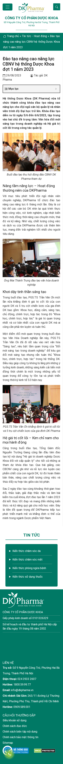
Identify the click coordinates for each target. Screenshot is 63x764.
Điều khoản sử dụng (14, 720)
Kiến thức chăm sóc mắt (27, 559)
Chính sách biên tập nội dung (20, 731)
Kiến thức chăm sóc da (26, 551)
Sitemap (8, 742)
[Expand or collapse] (56, 89)
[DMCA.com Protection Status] (44, 750)
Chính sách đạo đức (15, 726)
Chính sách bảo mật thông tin (20, 737)
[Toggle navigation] (7, 6)
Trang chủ (13, 36)
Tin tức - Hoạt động (34, 36)
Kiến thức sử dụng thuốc (27, 576)
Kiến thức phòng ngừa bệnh (29, 568)
